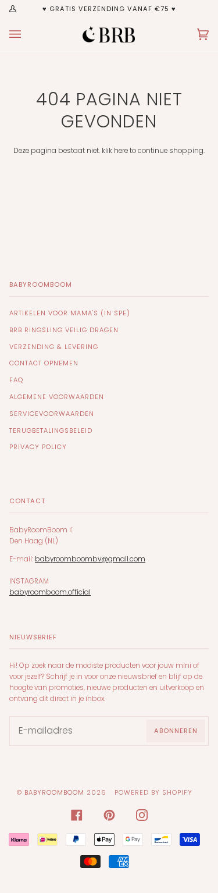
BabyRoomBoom (54, 792)
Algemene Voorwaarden (56, 396)
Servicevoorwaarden (51, 413)
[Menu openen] (26, 34)
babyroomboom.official (50, 592)
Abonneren (176, 730)
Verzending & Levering (53, 346)
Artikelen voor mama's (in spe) (69, 313)
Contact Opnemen (43, 363)
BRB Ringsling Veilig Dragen (64, 330)
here (121, 150)
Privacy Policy (38, 446)
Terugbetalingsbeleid (50, 430)
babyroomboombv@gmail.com (90, 559)
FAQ (16, 380)
